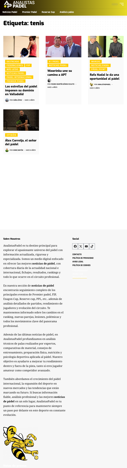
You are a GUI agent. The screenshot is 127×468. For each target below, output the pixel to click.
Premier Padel (15, 81)
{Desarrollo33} (79, 277)
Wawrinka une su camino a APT (59, 73)
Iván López (17, 100)
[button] (121, 4)
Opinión (11, 135)
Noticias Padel (15, 73)
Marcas (95, 61)
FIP (28, 65)
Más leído (12, 69)
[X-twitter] (81, 246)
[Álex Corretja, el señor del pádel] (21, 120)
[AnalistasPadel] (19, 4)
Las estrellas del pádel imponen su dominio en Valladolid (21, 90)
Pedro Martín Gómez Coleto (62, 84)
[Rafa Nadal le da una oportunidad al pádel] (106, 46)
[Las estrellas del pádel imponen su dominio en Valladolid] (21, 46)
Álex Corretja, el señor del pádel (21, 142)
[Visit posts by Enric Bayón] (7, 150)
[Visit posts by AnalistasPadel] (91, 84)
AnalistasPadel (104, 84)
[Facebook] (75, 246)
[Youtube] (86, 246)
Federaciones (15, 65)
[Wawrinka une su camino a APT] (63, 46)
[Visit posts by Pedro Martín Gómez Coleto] (49, 80)
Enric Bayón (18, 150)
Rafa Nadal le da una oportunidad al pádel (104, 77)
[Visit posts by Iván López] (7, 100)
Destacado (13, 61)
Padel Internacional (19, 77)
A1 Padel (54, 61)
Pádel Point (98, 69)
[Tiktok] (92, 246)
